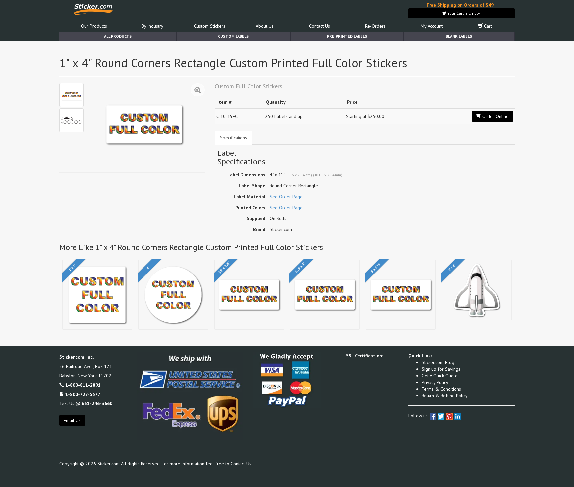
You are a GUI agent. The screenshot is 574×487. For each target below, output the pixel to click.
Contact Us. (241, 464)
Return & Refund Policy (445, 395)
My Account (432, 26)
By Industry (152, 26)
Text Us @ (85, 403)
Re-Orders (375, 26)
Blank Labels (459, 36)
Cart (487, 26)
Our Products (94, 26)
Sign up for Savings (441, 369)
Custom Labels (233, 36)
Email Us (72, 420)
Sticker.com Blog (438, 362)
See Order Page (286, 197)
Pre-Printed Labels (347, 36)
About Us (265, 26)
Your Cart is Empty (463, 13)
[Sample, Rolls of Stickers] (71, 120)
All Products (118, 36)
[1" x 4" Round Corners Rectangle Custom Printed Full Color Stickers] (71, 95)
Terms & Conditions (441, 389)
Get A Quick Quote (440, 376)
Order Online (495, 116)
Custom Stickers (209, 26)
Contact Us (319, 26)
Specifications (233, 138)
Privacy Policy (435, 382)
